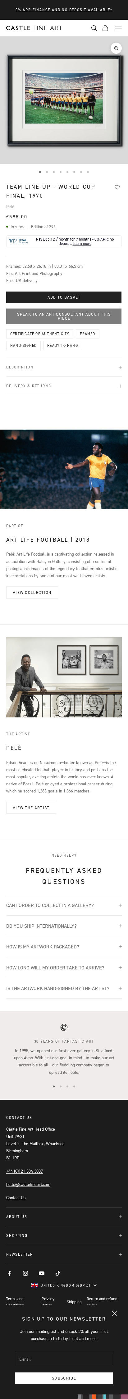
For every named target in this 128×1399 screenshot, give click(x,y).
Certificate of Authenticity (39, 333)
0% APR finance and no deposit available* (64, 9)
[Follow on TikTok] (58, 1273)
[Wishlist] (117, 187)
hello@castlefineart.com (28, 1184)
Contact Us (16, 1197)
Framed (87, 333)
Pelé (10, 206)
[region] (64, 1049)
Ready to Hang (62, 345)
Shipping (74, 1301)
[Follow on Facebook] (9, 1273)
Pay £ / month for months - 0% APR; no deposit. (75, 241)
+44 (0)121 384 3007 (24, 1171)
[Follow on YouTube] (42, 1273)
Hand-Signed (23, 345)
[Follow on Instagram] (25, 1273)
